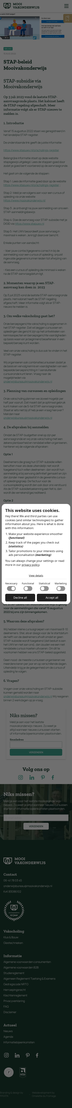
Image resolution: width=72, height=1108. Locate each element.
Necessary (11, 583)
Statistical (44, 583)
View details (36, 575)
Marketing (61, 583)
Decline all (20, 598)
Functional (28, 583)
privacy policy (30, 565)
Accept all (52, 598)
